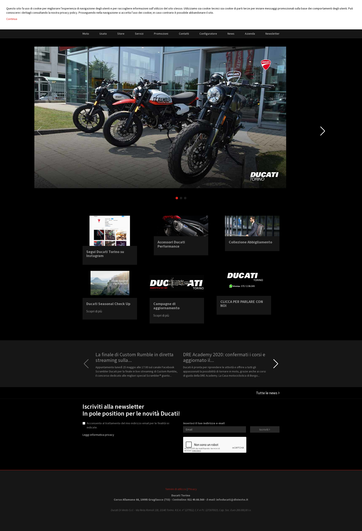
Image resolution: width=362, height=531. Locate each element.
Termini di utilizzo (175, 489)
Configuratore (208, 33)
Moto (86, 33)
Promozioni (161, 33)
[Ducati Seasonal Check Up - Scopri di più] (110, 283)
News (231, 33)
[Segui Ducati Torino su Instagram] (110, 231)
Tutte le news (267, 392)
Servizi (139, 33)
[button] (323, 131)
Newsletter (272, 33)
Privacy (192, 489)
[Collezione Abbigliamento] (252, 226)
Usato (103, 33)
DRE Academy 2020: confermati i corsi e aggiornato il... (224, 357)
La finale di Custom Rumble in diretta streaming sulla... (134, 357)
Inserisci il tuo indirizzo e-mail (204, 423)
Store (120, 33)
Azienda (250, 33)
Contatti (184, 33)
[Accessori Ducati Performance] (181, 226)
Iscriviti (264, 429)
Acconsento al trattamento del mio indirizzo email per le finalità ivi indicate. (128, 425)
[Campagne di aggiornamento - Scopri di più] (177, 283)
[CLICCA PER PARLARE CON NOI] (244, 282)
